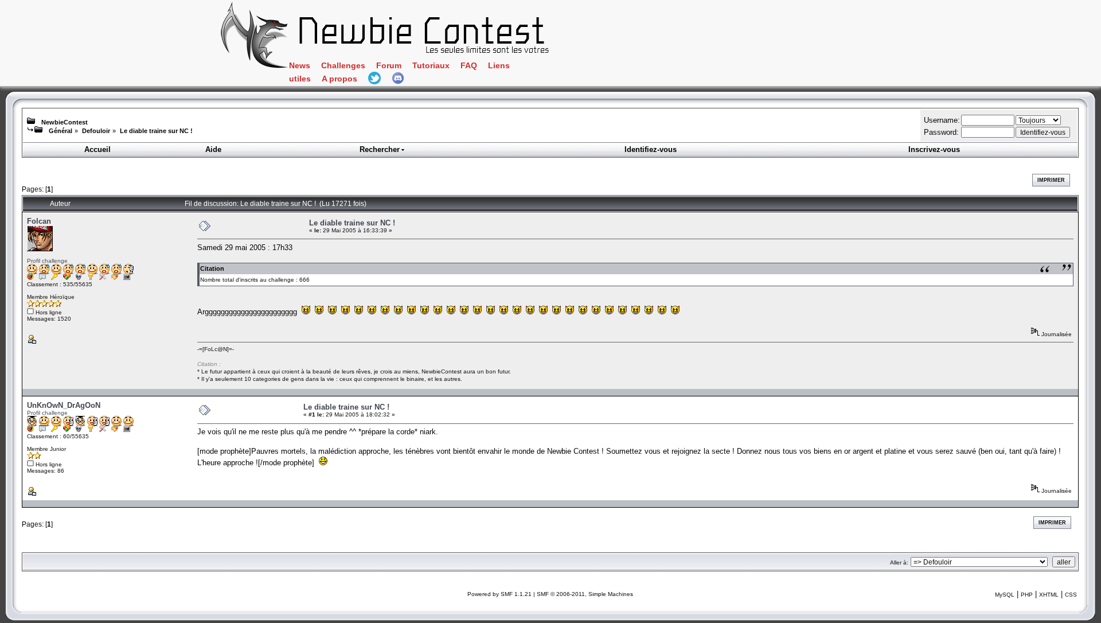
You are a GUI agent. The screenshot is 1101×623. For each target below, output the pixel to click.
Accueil (97, 149)
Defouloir (96, 130)
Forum (388, 65)
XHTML (1049, 594)
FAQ (468, 65)
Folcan (39, 221)
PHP (1027, 594)
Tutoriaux (431, 65)
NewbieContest (64, 122)
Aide (213, 149)
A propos (339, 79)
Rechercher (380, 149)
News (299, 65)
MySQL (1004, 594)
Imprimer (1051, 180)
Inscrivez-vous (934, 149)
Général (60, 130)
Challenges (343, 65)
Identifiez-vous (650, 149)
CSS (1071, 594)
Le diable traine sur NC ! (156, 130)
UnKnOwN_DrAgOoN (63, 405)
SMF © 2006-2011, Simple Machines (585, 594)
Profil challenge (47, 261)
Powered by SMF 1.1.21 (499, 594)
